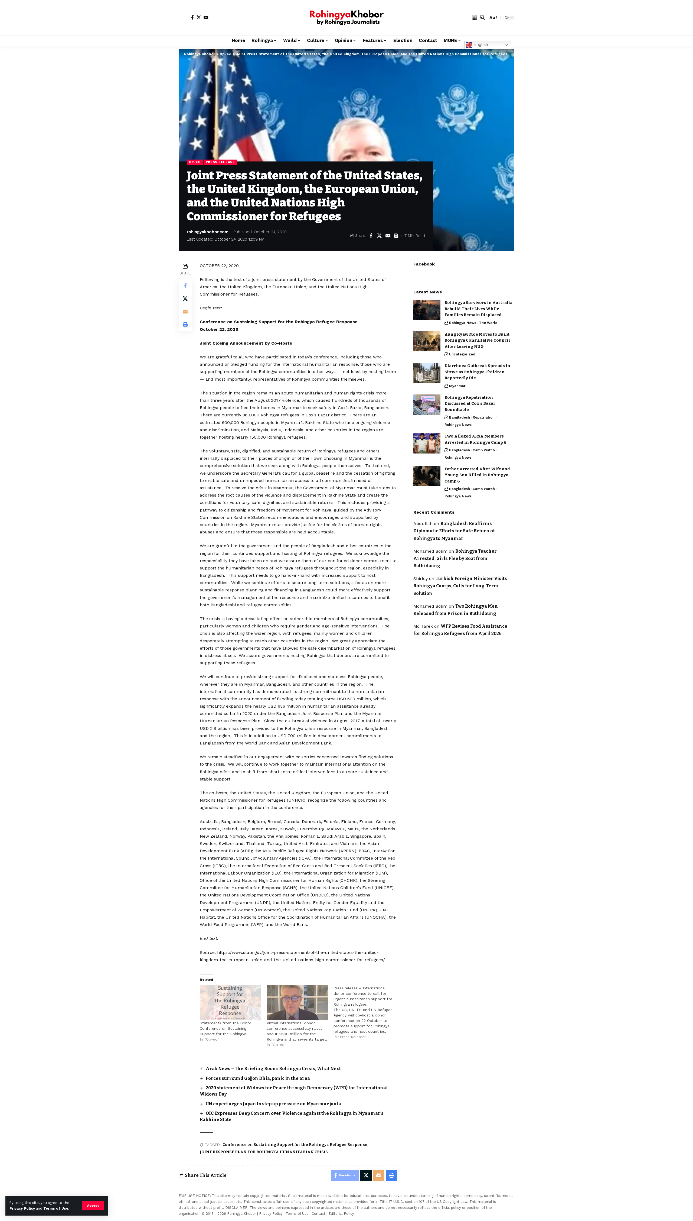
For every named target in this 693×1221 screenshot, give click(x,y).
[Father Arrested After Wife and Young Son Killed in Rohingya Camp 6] (426, 476)
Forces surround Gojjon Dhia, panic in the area (258, 1078)
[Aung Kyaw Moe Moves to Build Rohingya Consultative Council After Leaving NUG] (426, 341)
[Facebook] (192, 17)
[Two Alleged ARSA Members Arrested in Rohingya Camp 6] (426, 443)
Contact (318, 1214)
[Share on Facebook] (371, 235)
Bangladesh (459, 417)
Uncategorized (462, 354)
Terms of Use (55, 1208)
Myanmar (457, 386)
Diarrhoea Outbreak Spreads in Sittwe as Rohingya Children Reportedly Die (477, 371)
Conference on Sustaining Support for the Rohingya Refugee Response (295, 1144)
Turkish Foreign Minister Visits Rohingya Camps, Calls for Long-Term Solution (460, 586)
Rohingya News (462, 322)
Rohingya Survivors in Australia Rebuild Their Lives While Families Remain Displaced (478, 308)
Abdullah (423, 523)
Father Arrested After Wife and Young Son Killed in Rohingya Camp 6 (477, 474)
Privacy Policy (22, 1208)
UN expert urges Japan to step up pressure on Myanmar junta (273, 1103)
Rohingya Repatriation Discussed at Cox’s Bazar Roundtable (469, 403)
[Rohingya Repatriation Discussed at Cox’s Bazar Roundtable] (426, 404)
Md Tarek (423, 626)
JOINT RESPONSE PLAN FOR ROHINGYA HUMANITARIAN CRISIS (264, 1152)
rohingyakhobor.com (207, 231)
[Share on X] (379, 235)
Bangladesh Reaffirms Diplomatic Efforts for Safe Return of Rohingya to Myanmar (454, 531)
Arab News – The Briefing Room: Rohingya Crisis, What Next (273, 1068)
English (480, 44)
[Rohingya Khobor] (346, 17)
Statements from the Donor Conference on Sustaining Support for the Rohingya (225, 1028)
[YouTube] (206, 17)
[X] (198, 17)
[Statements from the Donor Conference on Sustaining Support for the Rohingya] (230, 1003)
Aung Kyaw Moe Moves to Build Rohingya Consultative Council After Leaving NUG (477, 340)
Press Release (220, 162)
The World (488, 322)
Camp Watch (484, 450)
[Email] (387, 235)
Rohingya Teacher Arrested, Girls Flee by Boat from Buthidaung (455, 558)
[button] (93, 1205)
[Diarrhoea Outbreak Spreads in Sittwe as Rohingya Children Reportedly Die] (426, 373)
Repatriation (484, 417)
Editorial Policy (341, 1214)
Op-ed (195, 162)
